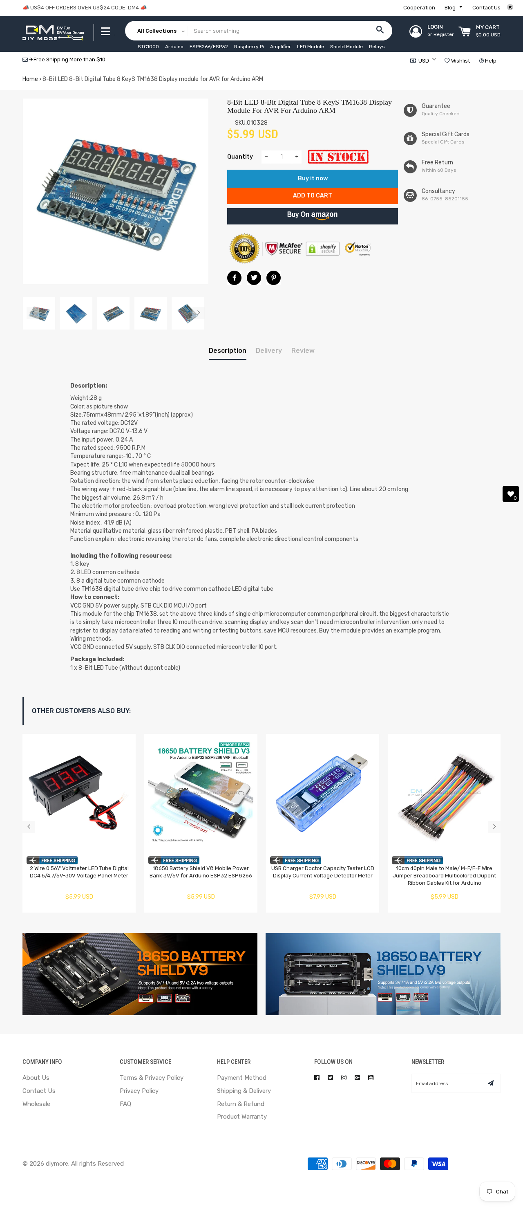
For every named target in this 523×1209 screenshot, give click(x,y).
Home (30, 79)
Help (490, 61)
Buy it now (313, 178)
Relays (377, 46)
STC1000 (148, 46)
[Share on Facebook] (234, 278)
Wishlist (460, 61)
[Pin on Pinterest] (273, 278)
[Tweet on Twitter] (254, 278)
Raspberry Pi (249, 46)
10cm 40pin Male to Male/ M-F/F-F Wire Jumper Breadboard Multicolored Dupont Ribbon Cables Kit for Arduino (444, 875)
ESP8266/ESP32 (209, 46)
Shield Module (346, 46)
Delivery (269, 350)
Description (227, 350)
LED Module (310, 46)
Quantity (240, 156)
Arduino (174, 46)
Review (303, 350)
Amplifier (280, 46)
